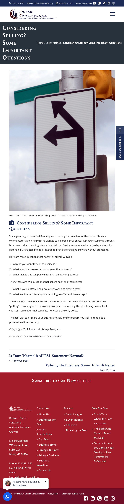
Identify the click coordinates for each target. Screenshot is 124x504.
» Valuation (70, 425)
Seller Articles (53, 42)
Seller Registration (84, 3)
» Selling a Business (48, 455)
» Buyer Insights (73, 419)
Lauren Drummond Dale (37, 215)
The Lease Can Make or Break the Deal (102, 433)
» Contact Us (44, 470)
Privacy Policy (52, 493)
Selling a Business (74, 215)
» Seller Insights (73, 414)
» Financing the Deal (75, 430)
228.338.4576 (18, 3)
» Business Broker (47, 444)
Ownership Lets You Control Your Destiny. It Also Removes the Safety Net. (104, 452)
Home (40, 42)
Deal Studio (79, 493)
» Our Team (43, 439)
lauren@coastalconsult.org (41, 3)
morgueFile (55, 336)
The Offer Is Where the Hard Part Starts (103, 419)
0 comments (90, 215)
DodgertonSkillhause (34, 336)
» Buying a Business (48, 450)
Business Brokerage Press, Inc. (44, 329)
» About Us (43, 414)
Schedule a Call (65, 3)
